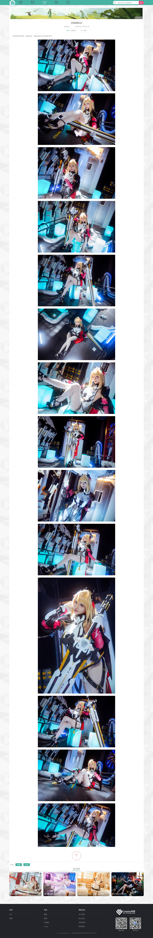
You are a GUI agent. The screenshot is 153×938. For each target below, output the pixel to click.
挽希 (18, 864)
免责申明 (82, 922)
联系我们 (82, 926)
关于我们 (82, 914)
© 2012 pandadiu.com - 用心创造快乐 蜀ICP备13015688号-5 (76, 933)
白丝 (26, 864)
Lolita (46, 926)
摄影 (45, 914)
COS (44, 2)
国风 (45, 918)
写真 (56, 2)
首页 (21, 2)
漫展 (10, 918)
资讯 (33, 2)
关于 (68, 2)
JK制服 (46, 922)
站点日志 (82, 918)
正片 (10, 914)
